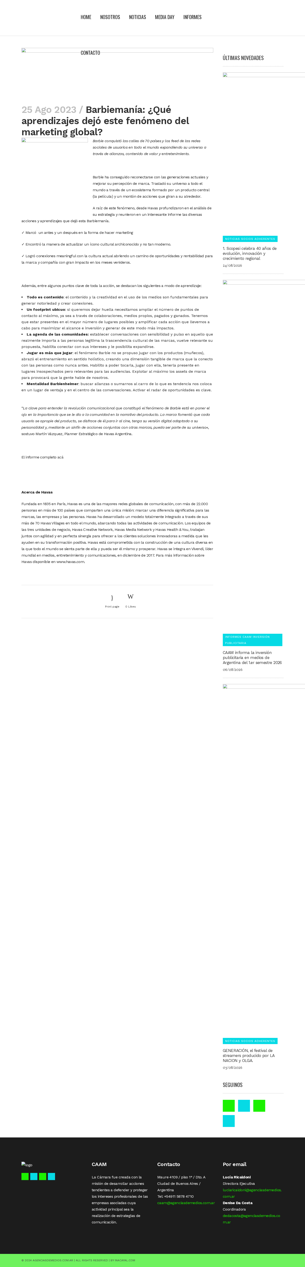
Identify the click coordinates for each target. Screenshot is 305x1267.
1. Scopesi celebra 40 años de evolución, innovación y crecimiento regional (250, 253)
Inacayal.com (125, 1260)
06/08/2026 (233, 670)
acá (60, 457)
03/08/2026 (232, 1068)
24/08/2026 (232, 265)
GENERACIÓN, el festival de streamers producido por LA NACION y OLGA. (248, 1055)
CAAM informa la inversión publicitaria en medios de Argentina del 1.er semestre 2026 (252, 657)
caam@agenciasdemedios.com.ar (186, 1203)
